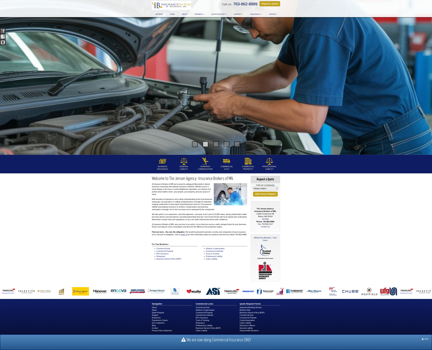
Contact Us (265, 227)
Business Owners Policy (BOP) (168, 259)
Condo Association (247, 320)
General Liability (246, 328)
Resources (156, 318)
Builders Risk (245, 310)
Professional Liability (214, 256)
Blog (154, 325)
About (184, 14)
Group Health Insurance (249, 331)
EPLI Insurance (162, 254)
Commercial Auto (163, 249)
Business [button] (199, 14)
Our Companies (158, 323)
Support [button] (238, 14)
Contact (273, 14)
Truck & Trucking (212, 254)
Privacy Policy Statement (162, 331)
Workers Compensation (215, 249)
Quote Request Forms (250, 304)
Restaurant (160, 256)
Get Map (265, 219)
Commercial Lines (204, 304)
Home (172, 14)
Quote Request (158, 313)
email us (183, 235)
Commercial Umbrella (214, 251)
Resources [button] (255, 14)
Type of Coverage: (265, 185)
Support (155, 315)
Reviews (159, 14)
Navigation (157, 304)
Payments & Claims (160, 320)
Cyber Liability (211, 259)
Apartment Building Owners (251, 307)
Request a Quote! (269, 4)
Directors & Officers (247, 325)
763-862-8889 (245, 4)
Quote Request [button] (218, 14)
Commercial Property (164, 251)
